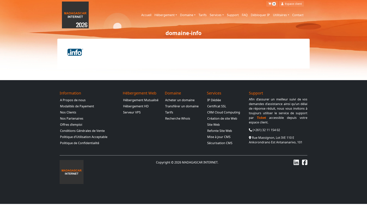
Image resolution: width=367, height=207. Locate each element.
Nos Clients (68, 112)
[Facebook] (304, 162)
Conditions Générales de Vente (82, 131)
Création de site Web (222, 118)
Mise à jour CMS (219, 137)
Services (216, 15)
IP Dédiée (214, 100)
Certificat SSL (216, 106)
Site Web (213, 124)
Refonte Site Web (219, 131)
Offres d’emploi (71, 124)
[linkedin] (296, 162)
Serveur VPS (132, 112)
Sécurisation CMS (219, 143)
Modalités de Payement (77, 106)
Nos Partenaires (71, 118)
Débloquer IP (260, 15)
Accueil (146, 15)
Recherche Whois (177, 118)
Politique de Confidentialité (79, 143)
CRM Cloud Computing (223, 112)
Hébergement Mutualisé (140, 100)
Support (233, 15)
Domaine (186, 15)
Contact (298, 15)
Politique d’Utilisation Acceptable (83, 137)
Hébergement (164, 15)
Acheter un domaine (180, 100)
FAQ (245, 15)
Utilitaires (280, 15)
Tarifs (203, 15)
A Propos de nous (73, 100)
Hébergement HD (136, 106)
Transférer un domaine (182, 106)
